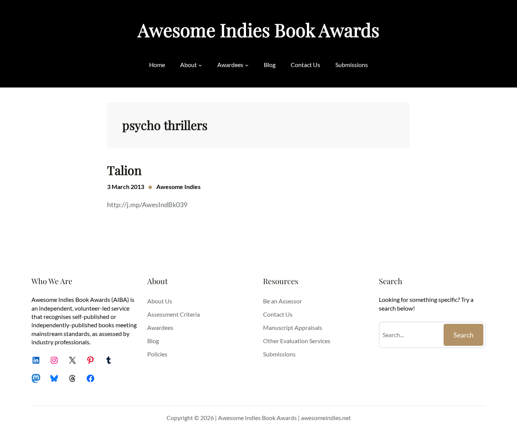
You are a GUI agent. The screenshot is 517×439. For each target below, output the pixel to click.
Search (463, 335)
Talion (124, 170)
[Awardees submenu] (247, 65)
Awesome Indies (178, 186)
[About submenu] (200, 65)
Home (157, 64)
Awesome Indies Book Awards (258, 29)
